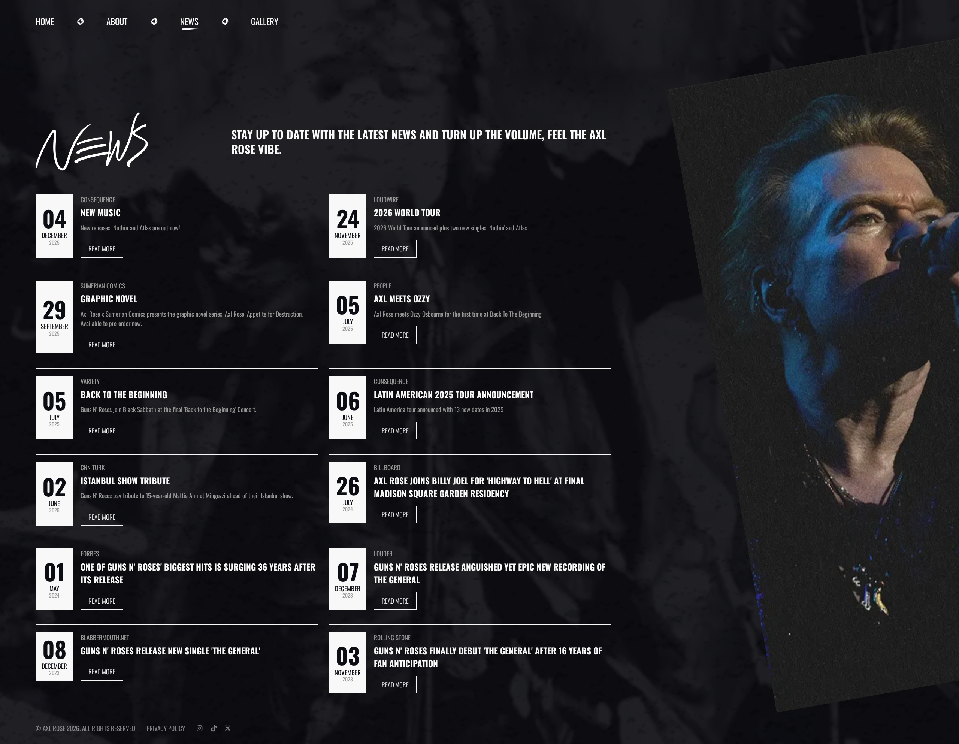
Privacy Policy (165, 728)
